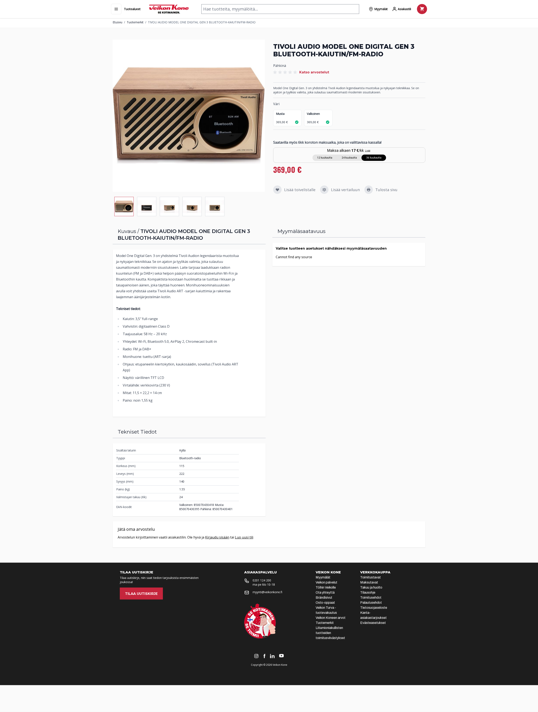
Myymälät (323, 577)
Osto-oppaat (325, 602)
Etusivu (117, 22)
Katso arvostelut (314, 72)
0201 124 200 (262, 580)
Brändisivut (324, 597)
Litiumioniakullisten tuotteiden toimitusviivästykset (330, 633)
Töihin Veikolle (326, 587)
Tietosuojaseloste (373, 607)
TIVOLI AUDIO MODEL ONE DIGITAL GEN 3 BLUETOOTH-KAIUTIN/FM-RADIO (202, 22)
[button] (285, 72)
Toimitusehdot (370, 597)
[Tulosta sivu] (368, 189)
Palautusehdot (371, 602)
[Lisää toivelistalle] (277, 189)
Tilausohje (367, 592)
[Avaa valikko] (116, 9)
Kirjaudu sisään (217, 537)
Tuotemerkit (135, 22)
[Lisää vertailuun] (324, 189)
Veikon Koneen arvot (330, 617)
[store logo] (169, 9)
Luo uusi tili (244, 537)
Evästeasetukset (373, 623)
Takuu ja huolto (371, 587)
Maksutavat (369, 582)
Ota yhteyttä (325, 592)
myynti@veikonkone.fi (267, 592)
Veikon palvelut (326, 582)
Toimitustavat (370, 577)
